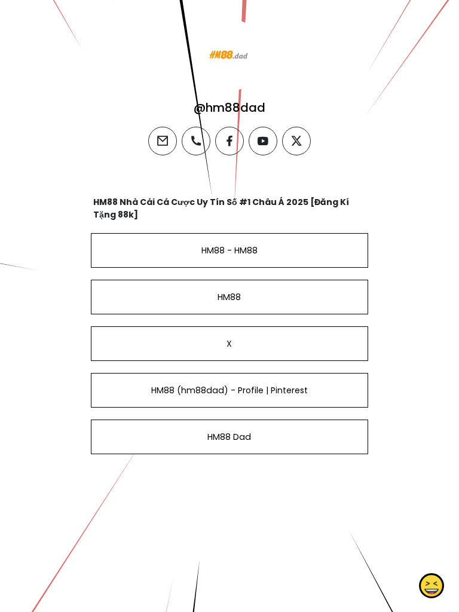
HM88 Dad (229, 437)
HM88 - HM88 (229, 250)
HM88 (229, 297)
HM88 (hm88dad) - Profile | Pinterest (229, 390)
